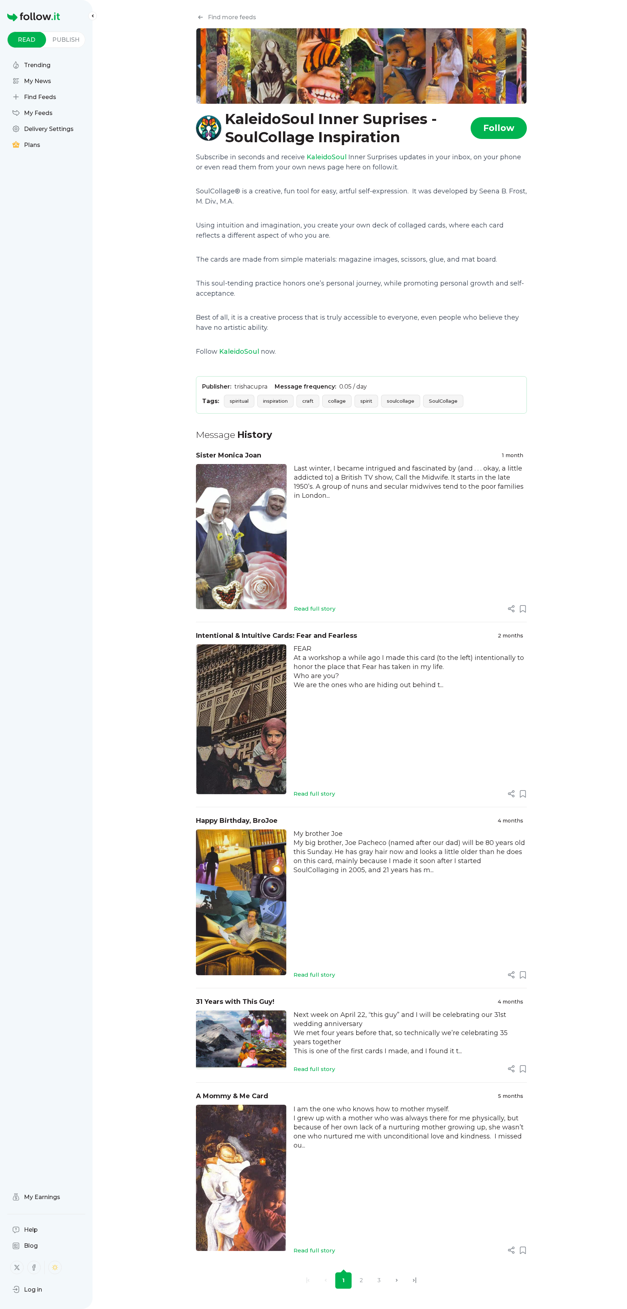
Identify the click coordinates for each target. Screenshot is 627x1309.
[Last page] (414, 1280)
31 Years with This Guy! (235, 1002)
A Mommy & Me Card (232, 1096)
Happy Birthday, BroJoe (237, 821)
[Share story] (511, 609)
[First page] (308, 1280)
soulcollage (400, 401)
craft (308, 401)
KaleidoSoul (327, 157)
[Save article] (523, 609)
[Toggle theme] (55, 1267)
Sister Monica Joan (228, 455)
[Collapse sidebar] (92, 16)
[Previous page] (325, 1280)
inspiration (275, 401)
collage (337, 401)
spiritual (239, 401)
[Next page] (397, 1280)
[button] (27, 1289)
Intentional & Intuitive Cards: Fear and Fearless (276, 636)
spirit (366, 401)
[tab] (26, 40)
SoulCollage (443, 401)
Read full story (314, 608)
